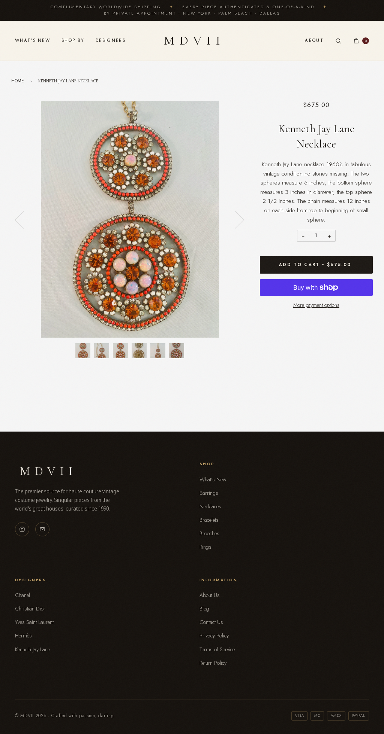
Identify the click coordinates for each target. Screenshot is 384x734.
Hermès (23, 635)
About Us (210, 595)
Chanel (22, 595)
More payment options (316, 305)
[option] (130, 219)
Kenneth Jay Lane (32, 649)
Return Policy (213, 663)
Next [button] (235, 219)
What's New (32, 40)
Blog (204, 608)
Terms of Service (217, 649)
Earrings (209, 493)
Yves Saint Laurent (34, 622)
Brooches (209, 533)
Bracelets (209, 520)
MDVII (195, 40)
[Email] (42, 529)
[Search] (338, 40)
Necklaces (210, 506)
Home (17, 80)
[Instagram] (22, 529)
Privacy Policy (214, 635)
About (314, 40)
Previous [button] (24, 219)
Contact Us (211, 622)
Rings (206, 547)
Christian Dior (30, 608)
